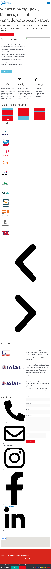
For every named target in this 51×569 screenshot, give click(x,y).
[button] (25, 263)
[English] (39, 567)
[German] (42, 567)
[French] (40, 567)
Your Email (28, 403)
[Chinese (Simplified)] (35, 567)
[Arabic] (33, 567)
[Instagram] (27, 558)
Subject (27, 409)
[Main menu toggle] (48, 3)
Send (30, 441)
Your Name (29, 396)
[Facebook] (29, 558)
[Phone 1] (23, 558)
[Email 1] (21, 558)
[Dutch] (37, 567)
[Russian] (47, 567)
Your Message (29, 415)
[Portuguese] (46, 567)
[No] (22, 567)
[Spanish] (49, 567)
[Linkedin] (25, 558)
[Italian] (44, 567)
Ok (15, 567)
